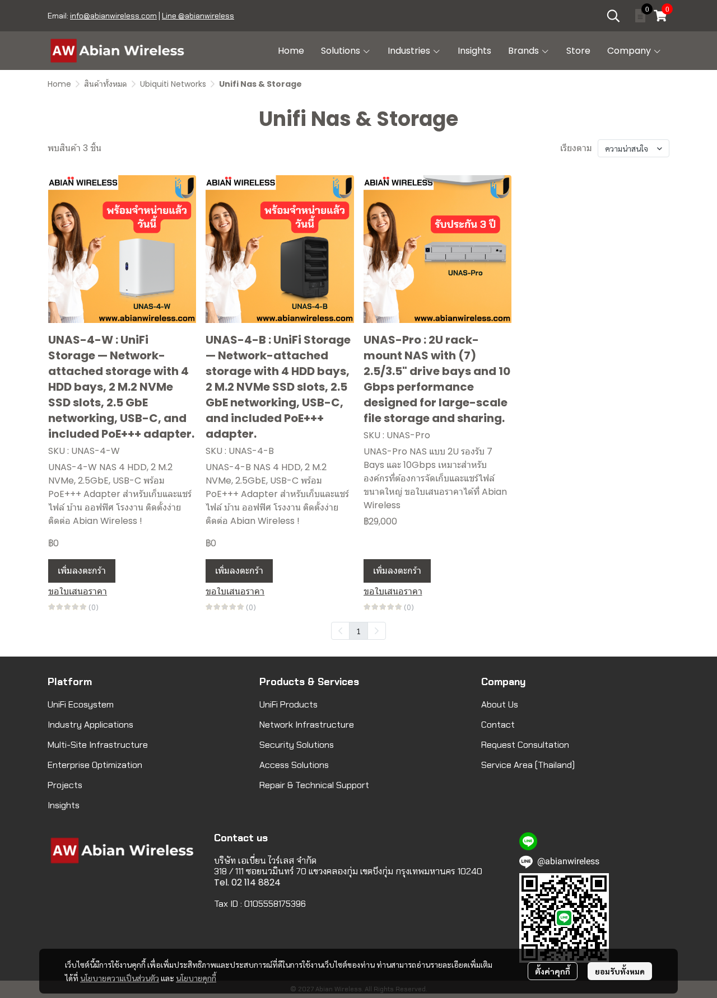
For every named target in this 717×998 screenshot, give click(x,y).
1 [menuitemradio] (358, 631)
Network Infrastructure (306, 724)
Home (59, 84)
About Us (499, 704)
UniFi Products (288, 704)
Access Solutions (294, 765)
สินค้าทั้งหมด (105, 84)
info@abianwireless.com (113, 16)
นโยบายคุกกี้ (196, 978)
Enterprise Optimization (95, 765)
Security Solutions (296, 745)
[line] (528, 841)
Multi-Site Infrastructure (98, 745)
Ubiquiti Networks (173, 84)
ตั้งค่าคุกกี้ (552, 971)
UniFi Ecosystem (81, 704)
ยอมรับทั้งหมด (620, 971)
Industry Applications (90, 724)
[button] (613, 15)
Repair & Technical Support (314, 785)
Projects (65, 785)
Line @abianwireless (198, 16)
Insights (64, 805)
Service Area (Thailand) (528, 765)
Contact (498, 724)
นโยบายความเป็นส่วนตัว (119, 978)
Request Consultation (525, 745)
